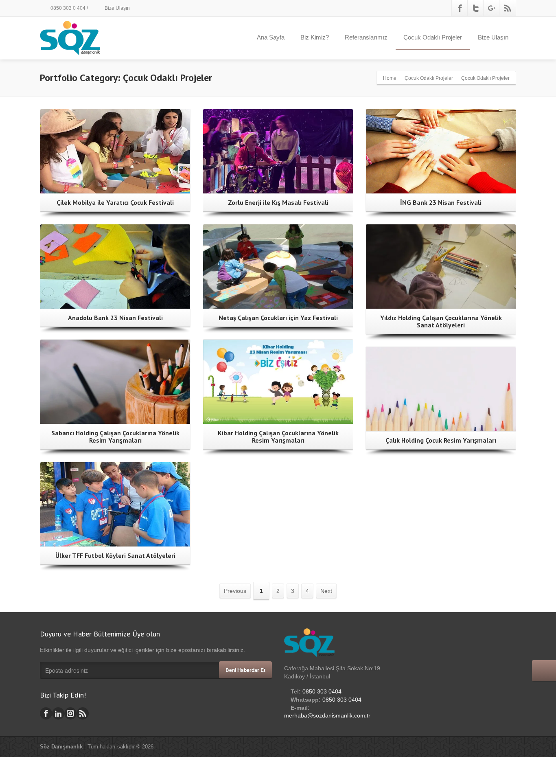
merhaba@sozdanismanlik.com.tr (327, 715)
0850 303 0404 (321, 691)
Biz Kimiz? (314, 37)
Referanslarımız (366, 37)
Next (326, 591)
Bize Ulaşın (116, 8)
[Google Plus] (492, 8)
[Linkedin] (58, 713)
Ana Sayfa (271, 37)
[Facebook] (460, 8)
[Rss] (507, 8)
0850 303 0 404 (67, 8)
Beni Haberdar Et (245, 670)
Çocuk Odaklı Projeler (432, 37)
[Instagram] (70, 713)
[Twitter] (476, 8)
